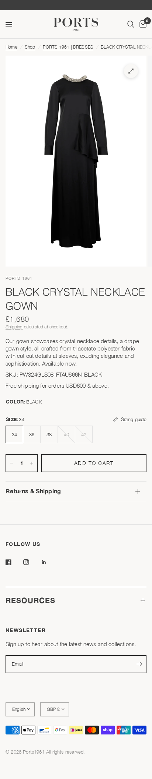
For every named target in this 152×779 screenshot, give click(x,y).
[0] (141, 24)
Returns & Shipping (33, 490)
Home (11, 47)
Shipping (14, 326)
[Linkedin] (49, 562)
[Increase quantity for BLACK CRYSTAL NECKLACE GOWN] (31, 463)
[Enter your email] (139, 664)
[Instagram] (31, 562)
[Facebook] (14, 562)
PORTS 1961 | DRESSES (68, 47)
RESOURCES (30, 600)
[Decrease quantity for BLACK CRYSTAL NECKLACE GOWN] (11, 463)
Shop (30, 47)
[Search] (131, 24)
